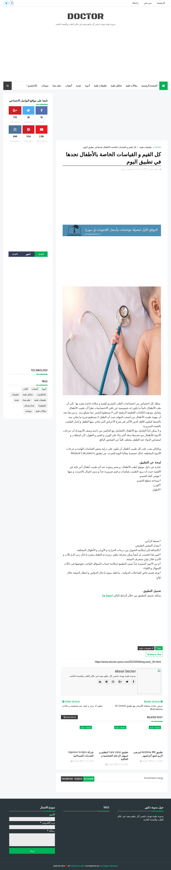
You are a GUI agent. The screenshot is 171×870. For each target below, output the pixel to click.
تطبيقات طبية (100, 85)
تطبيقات (15, 394)
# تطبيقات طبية (146, 648)
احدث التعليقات (15, 255)
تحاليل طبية (116, 85)
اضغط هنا (107, 595)
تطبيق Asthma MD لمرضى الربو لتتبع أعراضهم (148, 754)
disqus (78, 778)
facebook (67, 778)
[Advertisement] (86, 52)
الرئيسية (161, 3)
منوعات (45, 85)
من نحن (148, 3)
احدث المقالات (41, 255)
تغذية (78, 85)
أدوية (87, 85)
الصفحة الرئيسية (149, 85)
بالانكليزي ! (41, 394)
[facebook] (12, 3)
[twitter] (6, 3)
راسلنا (136, 3)
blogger (89, 778)
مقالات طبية (131, 85)
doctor (85, 16)
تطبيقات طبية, (127, 169)
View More (70, 717)
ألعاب (25, 389)
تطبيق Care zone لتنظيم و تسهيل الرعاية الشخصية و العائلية (113, 756)
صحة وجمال (29, 405)
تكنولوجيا (42, 405)
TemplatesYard (77, 866)
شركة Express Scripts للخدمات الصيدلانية (81, 754)
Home (158, 147)
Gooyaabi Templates (109, 866)
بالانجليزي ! (32, 85)
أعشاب (68, 85)
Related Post (155, 717)
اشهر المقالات (28, 255)
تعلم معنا (57, 85)
